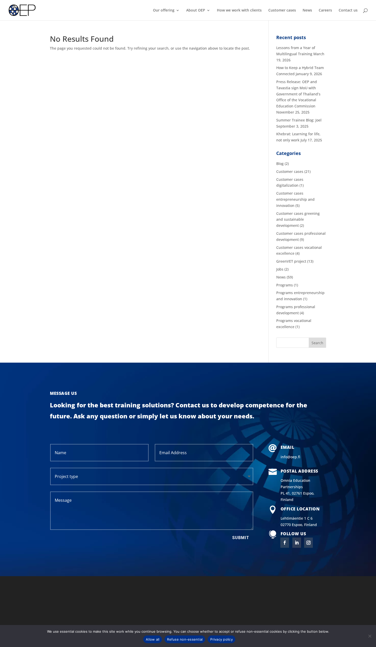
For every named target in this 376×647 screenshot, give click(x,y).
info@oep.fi (290, 456)
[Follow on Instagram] (308, 543)
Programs (284, 285)
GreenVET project (291, 261)
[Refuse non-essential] (369, 636)
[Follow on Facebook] (284, 543)
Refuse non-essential (185, 639)
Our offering (163, 10)
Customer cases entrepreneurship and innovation (295, 199)
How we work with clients (239, 10)
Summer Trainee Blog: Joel (299, 120)
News (307, 10)
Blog (280, 163)
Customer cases (282, 10)
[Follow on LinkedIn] (296, 543)
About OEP (195, 10)
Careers (325, 10)
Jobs (279, 269)
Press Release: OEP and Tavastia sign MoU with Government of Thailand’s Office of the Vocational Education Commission (298, 93)
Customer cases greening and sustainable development (298, 219)
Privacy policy (221, 639)
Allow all (152, 639)
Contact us (348, 10)
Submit (240, 537)
